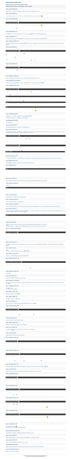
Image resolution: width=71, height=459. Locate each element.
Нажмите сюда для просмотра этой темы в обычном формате (17, 4)
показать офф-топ (9, 151)
